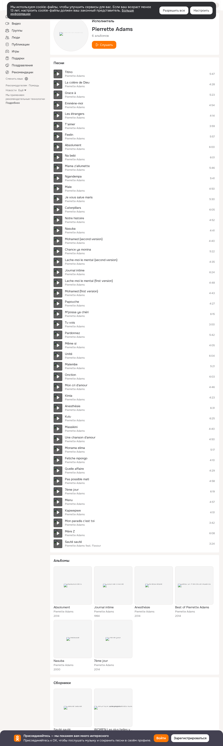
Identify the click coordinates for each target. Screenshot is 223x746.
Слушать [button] (106, 45)
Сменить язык (14, 78)
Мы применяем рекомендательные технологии (25, 99)
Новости (11, 90)
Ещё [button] (21, 90)
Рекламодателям (16, 85)
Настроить (201, 10)
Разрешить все (174, 10)
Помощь (34, 85)
